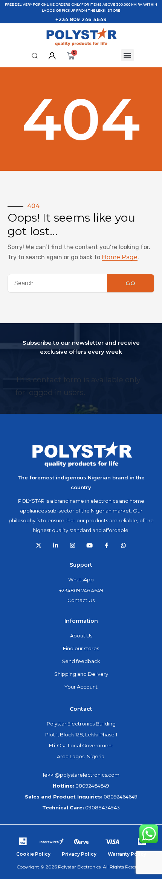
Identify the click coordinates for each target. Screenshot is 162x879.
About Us (81, 636)
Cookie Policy (33, 854)
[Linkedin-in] (55, 545)
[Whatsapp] (123, 545)
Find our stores (81, 648)
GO (130, 283)
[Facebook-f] (106, 545)
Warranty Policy (127, 854)
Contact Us (81, 600)
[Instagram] (72, 545)
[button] (35, 55)
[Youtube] (89, 545)
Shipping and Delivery (81, 674)
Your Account (81, 687)
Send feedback (81, 661)
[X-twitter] (38, 545)
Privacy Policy (79, 854)
